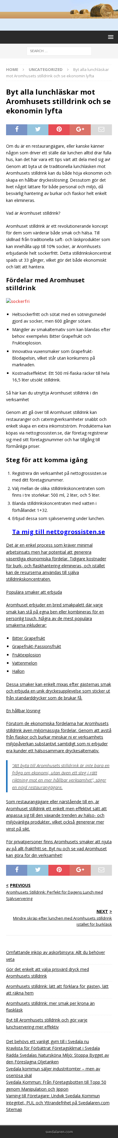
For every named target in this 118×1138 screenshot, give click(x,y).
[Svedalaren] (59, 15)
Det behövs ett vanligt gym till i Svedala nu (47, 1041)
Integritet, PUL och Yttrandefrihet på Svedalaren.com (58, 1103)
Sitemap (14, 1109)
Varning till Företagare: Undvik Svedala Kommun (53, 1096)
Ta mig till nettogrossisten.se (58, 532)
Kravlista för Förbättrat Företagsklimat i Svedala (53, 1048)
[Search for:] (59, 50)
